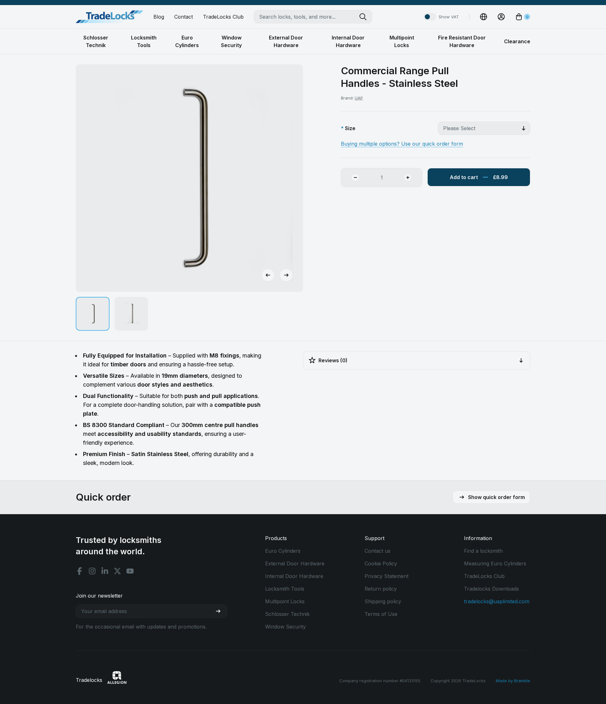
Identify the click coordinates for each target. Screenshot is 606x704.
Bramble (522, 680)
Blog (158, 17)
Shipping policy (383, 601)
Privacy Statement (386, 576)
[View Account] (501, 17)
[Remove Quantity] (350, 177)
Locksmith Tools (284, 589)
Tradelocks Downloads (491, 589)
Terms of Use (381, 614)
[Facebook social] (79, 571)
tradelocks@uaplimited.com (496, 601)
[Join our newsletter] (220, 611)
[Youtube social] (130, 571)
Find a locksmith (483, 551)
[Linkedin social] (105, 571)
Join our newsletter (99, 596)
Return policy (381, 589)
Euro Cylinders (282, 551)
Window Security (285, 626)
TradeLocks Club (223, 17)
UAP (359, 97)
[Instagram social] (92, 571)
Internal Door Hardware (294, 576)
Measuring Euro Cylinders (495, 563)
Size (350, 128)
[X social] (117, 571)
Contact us (377, 551)
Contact (183, 17)
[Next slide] (286, 275)
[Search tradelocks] (365, 16)
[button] (93, 314)
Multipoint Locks (285, 601)
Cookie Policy (381, 563)
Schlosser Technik (287, 614)
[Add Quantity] (413, 177)
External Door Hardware (294, 563)
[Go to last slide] (268, 275)
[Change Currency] (483, 17)
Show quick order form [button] (496, 497)
